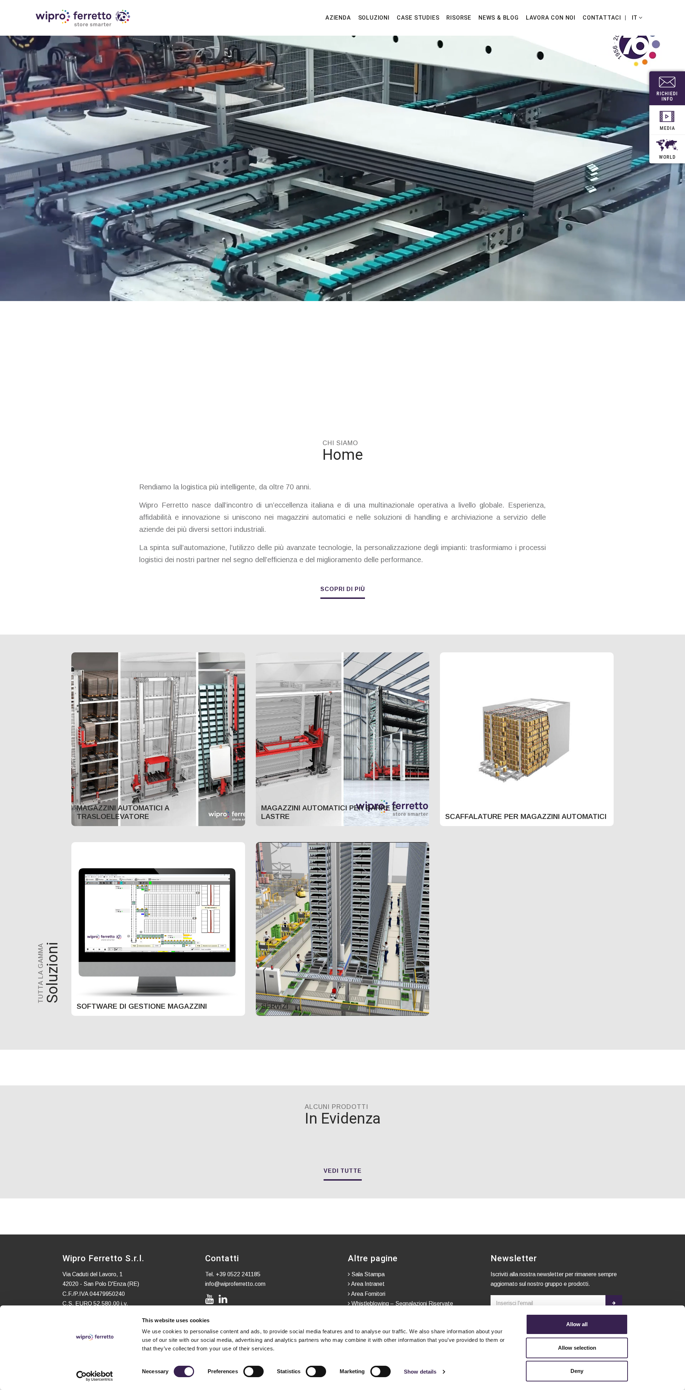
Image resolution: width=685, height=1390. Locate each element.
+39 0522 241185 (238, 1274)
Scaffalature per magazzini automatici (526, 816)
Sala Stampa (367, 1274)
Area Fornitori (367, 1294)
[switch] (253, 1371)
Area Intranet (367, 1284)
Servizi (274, 1006)
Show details (420, 1372)
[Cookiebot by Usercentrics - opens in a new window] (95, 1376)
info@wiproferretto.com (235, 1284)
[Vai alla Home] (83, 18)
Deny (576, 1371)
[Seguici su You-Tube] (211, 1299)
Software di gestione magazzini (142, 1006)
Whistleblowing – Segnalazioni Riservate (401, 1303)
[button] (636, 18)
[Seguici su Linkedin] (225, 1299)
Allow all (577, 1324)
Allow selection (577, 1348)
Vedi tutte (343, 1171)
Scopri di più (342, 589)
